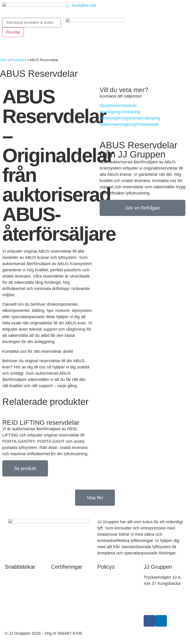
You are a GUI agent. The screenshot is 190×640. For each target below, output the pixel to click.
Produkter (18, 60)
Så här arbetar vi (112, 577)
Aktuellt (11, 620)
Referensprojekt (19, 591)
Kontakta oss (17, 577)
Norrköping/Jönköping (120, 112)
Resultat (13, 32)
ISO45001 (60, 609)
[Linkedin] (161, 621)
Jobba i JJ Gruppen (23, 605)
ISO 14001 (61, 599)
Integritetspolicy (111, 588)
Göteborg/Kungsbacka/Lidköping (130, 118)
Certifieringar (66, 567)
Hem (3, 60)
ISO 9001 (60, 588)
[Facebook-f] (149, 621)
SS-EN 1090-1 (64, 577)
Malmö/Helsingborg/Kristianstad (129, 124)
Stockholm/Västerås (118, 105)
